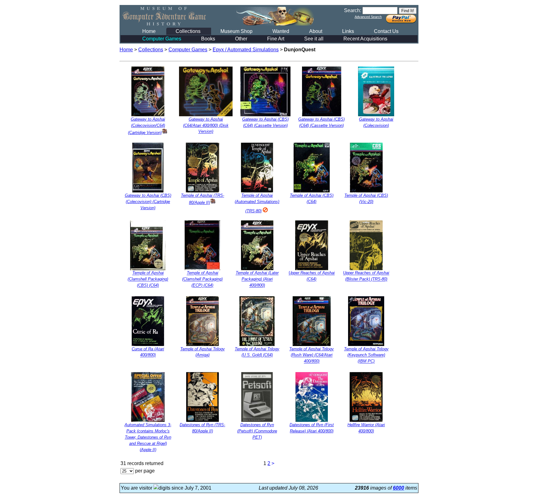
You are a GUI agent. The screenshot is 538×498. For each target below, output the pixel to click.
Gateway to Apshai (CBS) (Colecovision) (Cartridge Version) (148, 201)
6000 (398, 488)
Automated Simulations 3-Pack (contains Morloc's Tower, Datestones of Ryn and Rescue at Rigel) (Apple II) (148, 437)
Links (348, 31)
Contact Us (386, 31)
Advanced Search (368, 17)
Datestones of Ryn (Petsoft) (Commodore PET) (257, 431)
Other (241, 38)
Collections (188, 31)
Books (208, 38)
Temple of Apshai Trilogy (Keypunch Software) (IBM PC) (366, 355)
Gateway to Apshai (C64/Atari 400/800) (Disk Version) (206, 125)
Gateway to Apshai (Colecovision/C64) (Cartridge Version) (146, 126)
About (315, 31)
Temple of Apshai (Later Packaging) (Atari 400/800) (257, 279)
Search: (352, 10)
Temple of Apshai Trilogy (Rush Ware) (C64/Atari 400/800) (311, 355)
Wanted (280, 31)
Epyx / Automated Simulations (246, 49)
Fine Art (275, 38)
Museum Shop (236, 31)
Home (149, 31)
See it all (313, 38)
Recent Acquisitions (365, 38)
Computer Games (161, 38)
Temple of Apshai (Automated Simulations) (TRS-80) (257, 203)
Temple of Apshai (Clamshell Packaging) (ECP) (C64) (202, 279)
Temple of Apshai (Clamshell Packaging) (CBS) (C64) (148, 279)
